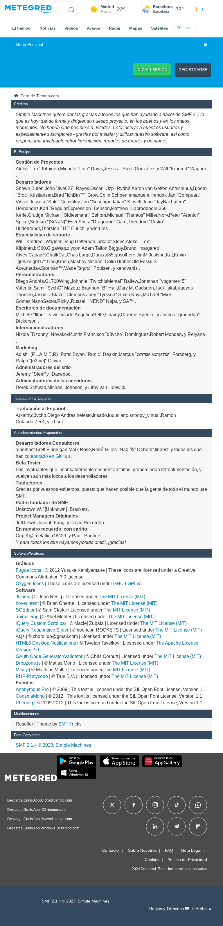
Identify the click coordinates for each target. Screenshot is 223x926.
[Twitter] (112, 805)
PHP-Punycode (32, 676)
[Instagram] (155, 805)
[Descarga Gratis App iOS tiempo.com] (119, 761)
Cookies (152, 859)
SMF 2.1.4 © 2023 (34, 745)
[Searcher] (71, 9)
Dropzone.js (28, 663)
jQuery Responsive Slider (42, 629)
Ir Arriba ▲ (202, 909)
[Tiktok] (177, 805)
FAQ (169, 850)
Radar (115, 28)
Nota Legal (191, 850)
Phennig (24, 702)
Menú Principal (29, 44)
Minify (22, 669)
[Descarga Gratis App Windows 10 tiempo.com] (76, 773)
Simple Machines (73, 745)
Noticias (47, 28)
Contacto (110, 850)
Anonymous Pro (32, 689)
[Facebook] (133, 805)
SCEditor (25, 609)
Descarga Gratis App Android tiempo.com (39, 800)
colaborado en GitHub (47, 456)
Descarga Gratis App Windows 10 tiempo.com (43, 828)
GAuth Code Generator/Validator (49, 656)
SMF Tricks (70, 723)
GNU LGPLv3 (127, 583)
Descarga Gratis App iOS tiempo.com (36, 810)
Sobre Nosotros (142, 850)
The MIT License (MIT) (122, 596)
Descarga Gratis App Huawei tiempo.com (39, 819)
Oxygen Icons (30, 583)
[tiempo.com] (28, 9)
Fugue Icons (28, 570)
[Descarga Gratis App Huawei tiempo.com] (162, 761)
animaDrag (27, 616)
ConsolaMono (30, 696)
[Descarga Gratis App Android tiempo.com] (76, 761)
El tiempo (21, 28)
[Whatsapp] (198, 805)
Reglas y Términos (167, 909)
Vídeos (71, 28)
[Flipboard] (198, 826)
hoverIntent (27, 603)
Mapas (135, 28)
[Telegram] (176, 826)
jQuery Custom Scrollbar (41, 623)
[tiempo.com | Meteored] (31, 777)
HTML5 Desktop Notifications (46, 643)
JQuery (23, 596)
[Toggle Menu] (205, 44)
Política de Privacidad (187, 859)
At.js (20, 636)
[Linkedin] (155, 826)
